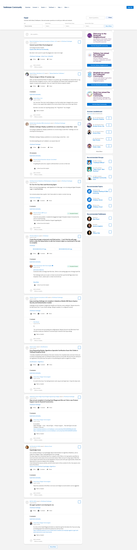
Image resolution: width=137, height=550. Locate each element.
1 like (34, 200)
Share (49, 59)
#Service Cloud (48, 446)
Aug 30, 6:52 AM (33, 448)
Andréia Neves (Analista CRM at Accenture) (40, 123)
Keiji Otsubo (36, 322)
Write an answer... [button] (38, 67)
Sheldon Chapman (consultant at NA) (39, 297)
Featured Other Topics (89, 23)
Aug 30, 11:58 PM (33, 43)
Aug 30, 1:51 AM (33, 237)
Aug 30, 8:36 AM (33, 502)
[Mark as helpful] (34, 168)
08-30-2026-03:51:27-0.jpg (39, 249)
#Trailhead (45, 235)
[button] (99, 45)
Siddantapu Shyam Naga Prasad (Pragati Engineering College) (44, 396)
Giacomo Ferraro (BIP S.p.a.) (40, 212)
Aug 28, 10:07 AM (33, 182)
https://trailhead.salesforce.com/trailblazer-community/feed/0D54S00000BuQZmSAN (54, 429)
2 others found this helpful (43, 223)
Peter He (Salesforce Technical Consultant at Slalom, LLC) (43, 41)
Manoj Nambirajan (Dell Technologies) (42, 265)
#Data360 (50, 56)
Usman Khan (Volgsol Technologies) (41, 376)
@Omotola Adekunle (38, 269)
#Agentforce (41, 361)
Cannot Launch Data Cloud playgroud (41, 45)
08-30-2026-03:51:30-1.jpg (65, 249)
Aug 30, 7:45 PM (33, 299)
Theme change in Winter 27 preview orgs (42, 77)
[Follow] (107, 118)
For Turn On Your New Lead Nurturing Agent (43, 184)
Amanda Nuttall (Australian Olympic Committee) (45, 159)
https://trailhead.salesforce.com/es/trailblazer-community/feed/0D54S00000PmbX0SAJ (55, 430)
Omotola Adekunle (34, 235)
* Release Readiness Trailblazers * (57, 73)
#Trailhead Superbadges (43, 466)
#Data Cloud (44, 56)
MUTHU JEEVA (33, 501)
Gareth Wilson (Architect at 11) (37, 73)
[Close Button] (113, 31)
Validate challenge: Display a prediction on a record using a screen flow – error (53, 127)
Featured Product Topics (69, 23)
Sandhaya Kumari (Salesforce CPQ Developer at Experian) (43, 181)
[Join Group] (110, 161)
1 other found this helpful (43, 168)
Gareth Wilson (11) (37, 98)
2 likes (34, 147)
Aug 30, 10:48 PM (33, 75)
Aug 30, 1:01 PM (33, 398)
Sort (25, 23)
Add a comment (36, 65)
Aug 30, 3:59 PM (33, 348)
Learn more (89, 113)
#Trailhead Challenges (66, 41)
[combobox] (33, 25)
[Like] (31, 147)
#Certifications (44, 346)
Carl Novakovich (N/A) (35, 446)
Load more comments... (35, 94)
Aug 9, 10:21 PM (33, 124)
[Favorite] (79, 42)
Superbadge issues (35, 450)
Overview (27, 7)
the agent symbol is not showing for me (42, 505)
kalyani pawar (33, 346)
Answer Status (48, 23)
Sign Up (130, 7)
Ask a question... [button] (34, 34)
